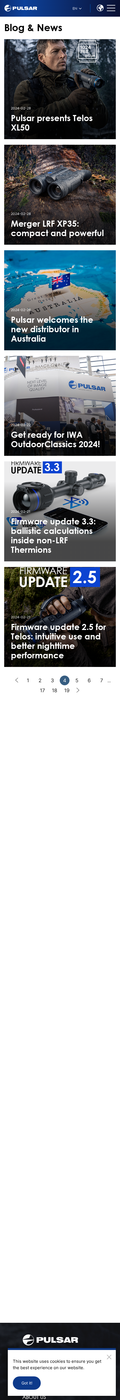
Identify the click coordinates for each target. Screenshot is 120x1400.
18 (54, 690)
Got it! (26, 1383)
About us (34, 1397)
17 (42, 690)
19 (66, 690)
